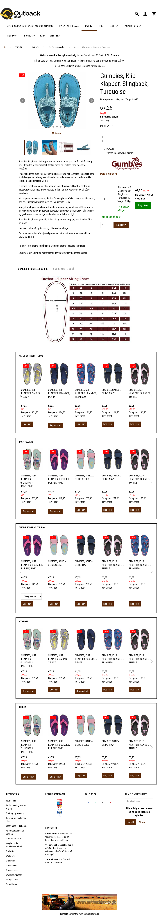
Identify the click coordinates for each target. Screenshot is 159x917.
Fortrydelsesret (12, 879)
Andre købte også (64, 269)
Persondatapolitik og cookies (15, 832)
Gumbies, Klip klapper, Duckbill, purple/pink (59, 479)
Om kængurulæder (14, 875)
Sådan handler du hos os (16, 826)
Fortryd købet (12, 884)
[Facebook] (88, 802)
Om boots (10, 856)
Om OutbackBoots (14, 838)
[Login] (145, 13)
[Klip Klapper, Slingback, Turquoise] (57, 100)
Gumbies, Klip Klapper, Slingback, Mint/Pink (28, 481)
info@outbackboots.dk (55, 848)
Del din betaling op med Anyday (16, 807)
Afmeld (142, 822)
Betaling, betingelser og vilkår (16, 820)
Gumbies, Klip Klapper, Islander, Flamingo (86, 393)
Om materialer (12, 870)
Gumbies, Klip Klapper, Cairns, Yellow (30, 393)
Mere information (108, 173)
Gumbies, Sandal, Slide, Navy (111, 391)
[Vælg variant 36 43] (31, 596)
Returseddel (11, 800)
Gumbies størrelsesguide (33, 269)
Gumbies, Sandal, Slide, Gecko (84, 477)
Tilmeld (130, 822)
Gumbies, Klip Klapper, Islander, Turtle (140, 393)
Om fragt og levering (15, 813)
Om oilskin (10, 860)
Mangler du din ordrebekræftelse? (14, 845)
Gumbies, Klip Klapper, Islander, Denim (59, 393)
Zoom (58, 133)
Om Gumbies (11, 865)
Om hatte (10, 851)
